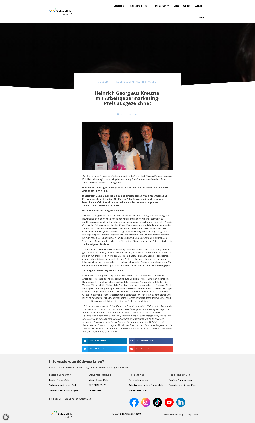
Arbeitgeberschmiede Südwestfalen (146, 385)
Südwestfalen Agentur (131, 413)
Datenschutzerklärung (173, 414)
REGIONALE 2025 (97, 385)
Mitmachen (160, 6)
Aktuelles (200, 6)
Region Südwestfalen (59, 380)
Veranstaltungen (182, 6)
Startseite (119, 6)
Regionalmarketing (138, 6)
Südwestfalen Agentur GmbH (63, 385)
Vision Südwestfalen (99, 380)
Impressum (193, 414)
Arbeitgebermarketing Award (136, 82)
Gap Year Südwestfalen (180, 380)
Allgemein (105, 82)
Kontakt (201, 17)
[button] (104, 341)
